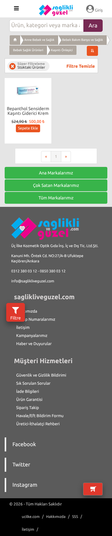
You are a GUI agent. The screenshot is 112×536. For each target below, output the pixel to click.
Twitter (21, 465)
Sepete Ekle (28, 128)
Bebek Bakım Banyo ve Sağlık (82, 39)
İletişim (23, 327)
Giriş (98, 10)
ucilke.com (31, 517)
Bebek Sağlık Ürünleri (28, 50)
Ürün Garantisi (29, 399)
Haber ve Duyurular (34, 344)
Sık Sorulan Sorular (33, 383)
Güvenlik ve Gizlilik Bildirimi (41, 375)
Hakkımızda (26, 311)
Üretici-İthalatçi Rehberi (38, 424)
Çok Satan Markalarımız (56, 185)
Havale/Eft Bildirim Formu (39, 416)
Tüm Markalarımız (56, 197)
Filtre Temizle (81, 66)
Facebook (24, 444)
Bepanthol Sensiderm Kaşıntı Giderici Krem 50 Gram (28, 113)
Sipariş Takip (27, 408)
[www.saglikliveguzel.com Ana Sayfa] (15, 40)
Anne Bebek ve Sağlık (39, 39)
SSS (75, 517)
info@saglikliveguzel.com (32, 281)
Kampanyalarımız (31, 336)
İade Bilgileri (27, 391)
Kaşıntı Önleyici (62, 50)
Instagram (24, 485)
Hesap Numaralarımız (35, 319)
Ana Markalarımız (56, 172)
